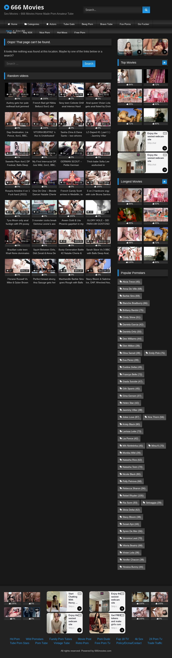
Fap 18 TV (122, 639)
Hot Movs (62, 32)
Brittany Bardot (133, 310)
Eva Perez (131, 360)
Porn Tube (41, 643)
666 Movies (26, 7)
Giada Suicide (132, 381)
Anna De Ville (132, 288)
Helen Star (131, 402)
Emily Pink (157, 353)
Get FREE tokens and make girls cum (116, 620)
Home (14, 24)
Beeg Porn (87, 24)
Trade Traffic (154, 643)
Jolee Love (131, 417)
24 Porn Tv (155, 639)
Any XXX (27, 32)
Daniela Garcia (133, 324)
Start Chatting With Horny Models (73, 598)
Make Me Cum (126, 50)
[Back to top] (161, 648)
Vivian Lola (131, 552)
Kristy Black (131, 424)
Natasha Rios (132, 459)
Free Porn (79, 32)
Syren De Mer (132, 531)
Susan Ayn (131, 524)
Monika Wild (132, 452)
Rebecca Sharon (134, 488)
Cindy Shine (131, 317)
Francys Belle (132, 374)
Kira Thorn (156, 417)
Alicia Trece (131, 281)
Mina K (158, 445)
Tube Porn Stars (19, 643)
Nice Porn (44, 32)
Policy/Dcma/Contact (128, 643)
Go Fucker (143, 24)
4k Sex (139, 639)
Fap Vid (12, 32)
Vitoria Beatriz (132, 545)
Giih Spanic (131, 388)
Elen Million (131, 345)
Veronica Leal (132, 538)
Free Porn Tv (102, 643)
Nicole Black (132, 474)
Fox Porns (125, 24)
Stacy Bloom (132, 517)
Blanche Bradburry (135, 303)
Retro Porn (82, 643)
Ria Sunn (130, 502)
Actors (53, 24)
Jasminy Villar (132, 410)
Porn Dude (103, 639)
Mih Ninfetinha (133, 445)
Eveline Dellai (132, 367)
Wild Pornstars (34, 639)
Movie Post (84, 639)
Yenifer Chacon (133, 559)
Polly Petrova (132, 481)
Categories (33, 24)
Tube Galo (69, 24)
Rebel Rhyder (133, 495)
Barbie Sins (131, 295)
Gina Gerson (132, 395)
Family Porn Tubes (60, 639)
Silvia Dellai (131, 509)
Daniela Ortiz (132, 331)
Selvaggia (153, 502)
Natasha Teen (132, 467)
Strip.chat (123, 53)
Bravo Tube (106, 24)
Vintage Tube (62, 643)
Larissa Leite (132, 431)
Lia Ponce (130, 438)
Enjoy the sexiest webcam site (156, 136)
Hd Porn (15, 639)
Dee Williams (132, 338)
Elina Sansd (131, 353)
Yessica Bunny (133, 566)
